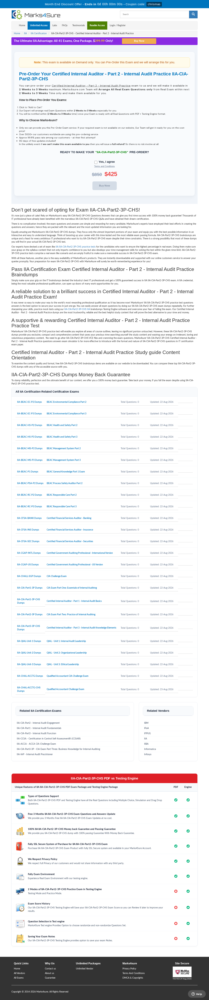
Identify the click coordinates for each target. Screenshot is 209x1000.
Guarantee (50, 978)
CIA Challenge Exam (57, 576)
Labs (54, 25)
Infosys (147, 754)
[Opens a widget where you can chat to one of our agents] (197, 994)
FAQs (64, 25)
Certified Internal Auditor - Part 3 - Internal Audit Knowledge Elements (81, 628)
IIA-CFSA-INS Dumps (28, 530)
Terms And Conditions (133, 973)
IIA (25, 33)
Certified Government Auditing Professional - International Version (80, 553)
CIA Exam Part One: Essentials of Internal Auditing (72, 588)
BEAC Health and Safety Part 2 (62, 425)
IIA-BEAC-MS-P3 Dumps (29, 460)
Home (22, 25)
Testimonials (78, 25)
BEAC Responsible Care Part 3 (62, 506)
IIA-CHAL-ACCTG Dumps (30, 676)
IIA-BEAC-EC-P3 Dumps (29, 414)
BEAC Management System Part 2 (64, 448)
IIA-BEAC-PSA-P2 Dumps (30, 483)
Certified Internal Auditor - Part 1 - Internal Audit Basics (74, 601)
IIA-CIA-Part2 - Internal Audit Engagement (38, 723)
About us (49, 973)
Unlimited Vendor (84, 969)
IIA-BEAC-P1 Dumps (27, 472)
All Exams (19, 978)
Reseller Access (97, 25)
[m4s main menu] (14, 25)
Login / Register (118, 25)
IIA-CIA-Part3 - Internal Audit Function (36, 733)
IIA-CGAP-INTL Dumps (29, 553)
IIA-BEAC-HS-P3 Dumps (29, 437)
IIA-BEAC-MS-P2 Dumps (29, 448)
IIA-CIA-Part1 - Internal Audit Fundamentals (39, 728)
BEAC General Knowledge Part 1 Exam (66, 472)
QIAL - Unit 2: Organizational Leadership (67, 653)
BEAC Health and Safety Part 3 (62, 437)
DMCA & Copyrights (132, 978)
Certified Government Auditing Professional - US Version (75, 565)
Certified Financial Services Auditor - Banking (69, 518)
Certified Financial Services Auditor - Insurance (70, 530)
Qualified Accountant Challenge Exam (65, 689)
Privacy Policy (129, 969)
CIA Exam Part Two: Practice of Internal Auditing (71, 614)
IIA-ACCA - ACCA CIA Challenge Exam (36, 744)
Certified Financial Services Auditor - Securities (70, 541)
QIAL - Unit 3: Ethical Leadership (63, 664)
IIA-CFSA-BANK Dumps (29, 518)
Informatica (150, 749)
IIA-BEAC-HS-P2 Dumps (29, 425)
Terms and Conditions (104, 166)
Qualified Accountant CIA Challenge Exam (67, 676)
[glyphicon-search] (193, 14)
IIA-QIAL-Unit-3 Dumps (29, 664)
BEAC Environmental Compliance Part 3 (66, 414)
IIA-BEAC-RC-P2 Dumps (29, 495)
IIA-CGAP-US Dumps (28, 565)
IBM (146, 723)
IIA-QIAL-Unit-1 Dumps (29, 641)
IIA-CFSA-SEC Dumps (28, 541)
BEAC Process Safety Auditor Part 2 (64, 483)
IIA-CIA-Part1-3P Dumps (29, 588)
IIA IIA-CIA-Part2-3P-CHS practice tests (76, 247)
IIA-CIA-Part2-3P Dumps (29, 614)
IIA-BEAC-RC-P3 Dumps (29, 506)
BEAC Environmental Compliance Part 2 (66, 402)
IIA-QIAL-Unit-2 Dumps (29, 653)
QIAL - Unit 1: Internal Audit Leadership (66, 641)
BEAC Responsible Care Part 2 (62, 495)
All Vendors (19, 973)
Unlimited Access (39, 25)
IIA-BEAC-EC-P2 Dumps (29, 402)
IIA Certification (39, 33)
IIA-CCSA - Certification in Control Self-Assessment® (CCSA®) (49, 739)
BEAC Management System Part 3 (64, 460)
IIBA (146, 744)
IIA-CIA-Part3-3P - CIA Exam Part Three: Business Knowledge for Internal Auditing (58, 749)
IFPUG (147, 733)
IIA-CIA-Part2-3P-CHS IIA (77, 309)
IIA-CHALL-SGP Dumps (29, 576)
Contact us (50, 969)
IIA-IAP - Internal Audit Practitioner (35, 754)
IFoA (146, 728)
